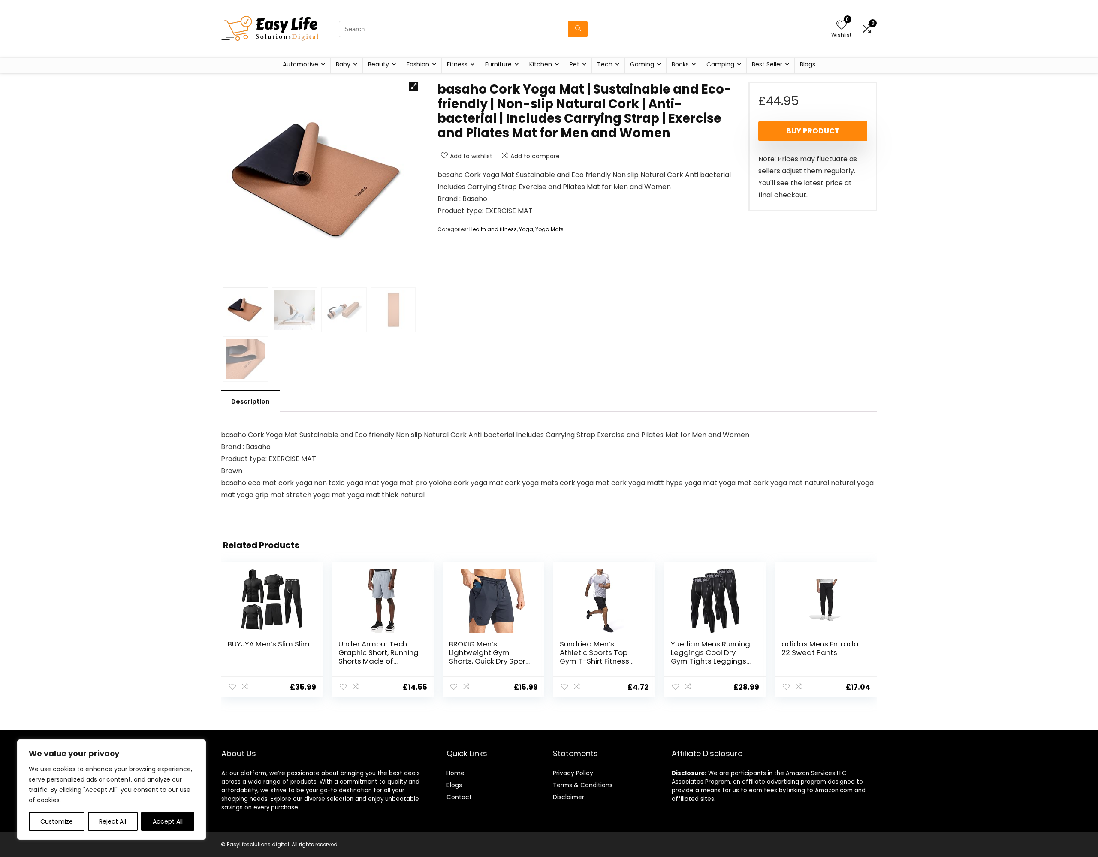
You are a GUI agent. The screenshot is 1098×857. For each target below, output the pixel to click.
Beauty (378, 64)
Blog (452, 785)
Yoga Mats (549, 229)
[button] (413, 86)
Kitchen (540, 64)
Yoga (526, 229)
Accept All (168, 821)
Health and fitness (493, 229)
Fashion (418, 64)
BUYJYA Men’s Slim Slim (269, 644)
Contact (459, 797)
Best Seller (767, 64)
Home (455, 773)
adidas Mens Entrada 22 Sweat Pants (820, 648)
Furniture (498, 64)
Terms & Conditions (582, 785)
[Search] (578, 29)
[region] (111, 789)
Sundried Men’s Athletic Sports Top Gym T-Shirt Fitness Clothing (594, 657)
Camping (720, 64)
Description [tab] (250, 401)
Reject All (112, 821)
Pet (574, 64)
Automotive (300, 64)
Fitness (457, 64)
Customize (56, 821)
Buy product (812, 131)
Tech (604, 64)
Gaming (642, 64)
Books (680, 64)
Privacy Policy (573, 773)
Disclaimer (568, 797)
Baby (343, 64)
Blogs (807, 64)
